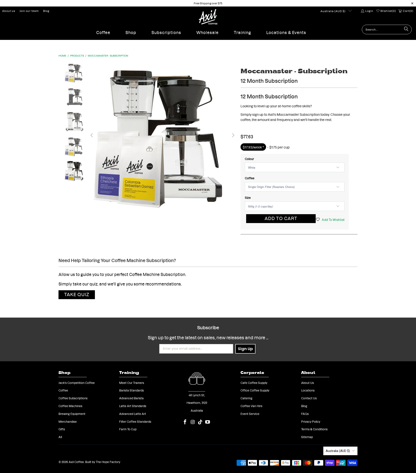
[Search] (406, 29)
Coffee (249, 178)
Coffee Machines (70, 406)
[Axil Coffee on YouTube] (208, 421)
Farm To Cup (127, 429)
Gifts (61, 429)
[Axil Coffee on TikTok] (200, 421)
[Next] (232, 135)
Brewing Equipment (71, 414)
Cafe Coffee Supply (253, 383)
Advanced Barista (131, 398)
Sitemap (307, 437)
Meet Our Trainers (131, 383)
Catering (246, 398)
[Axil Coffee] (208, 16)
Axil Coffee (76, 462)
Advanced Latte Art (132, 414)
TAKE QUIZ (76, 294)
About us (8, 11)
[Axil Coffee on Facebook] (185, 421)
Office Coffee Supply (254, 390)
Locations (308, 390)
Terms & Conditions (314, 429)
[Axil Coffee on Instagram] (193, 421)
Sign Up (245, 348)
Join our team (29, 11)
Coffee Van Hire (251, 406)
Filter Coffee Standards (135, 421)
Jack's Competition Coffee (76, 383)
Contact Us (309, 398)
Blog (46, 11)
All (60, 437)
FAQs (305, 414)
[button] (103, 31)
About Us (307, 383)
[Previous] (91, 135)
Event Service (249, 414)
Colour (249, 159)
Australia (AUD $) (333, 11)
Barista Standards (131, 390)
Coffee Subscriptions (73, 398)
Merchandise (67, 421)
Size (248, 197)
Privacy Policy (310, 421)
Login (369, 11)
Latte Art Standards (132, 406)
